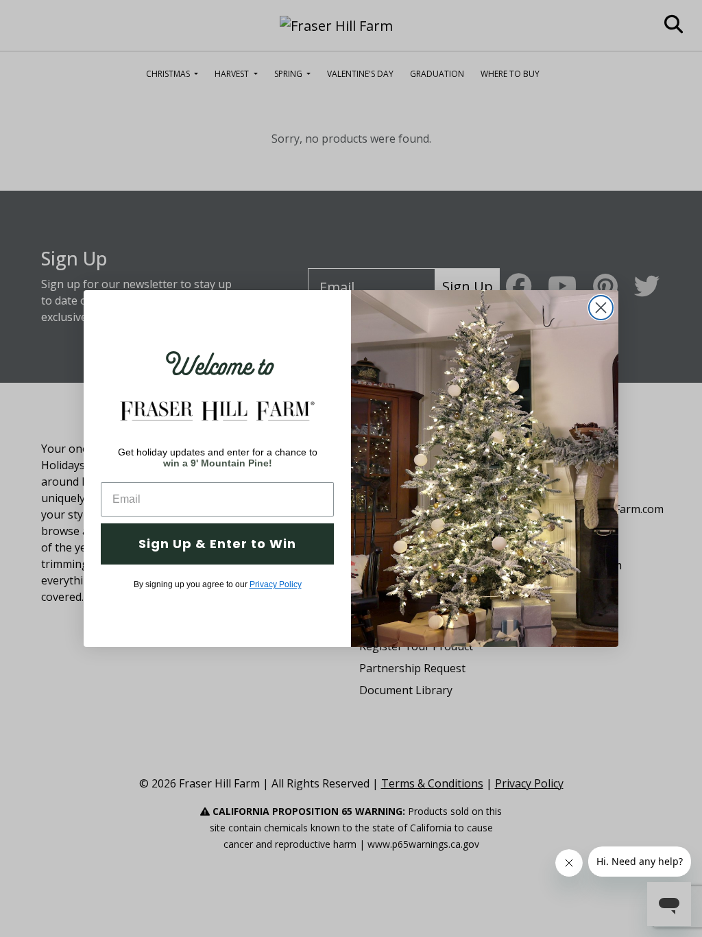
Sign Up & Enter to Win (217, 543)
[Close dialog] (601, 308)
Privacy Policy (276, 584)
